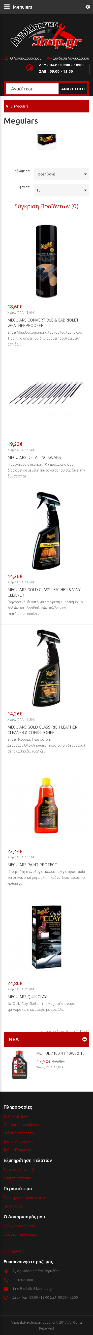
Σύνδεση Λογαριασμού (71, 58)
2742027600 (23, 1280)
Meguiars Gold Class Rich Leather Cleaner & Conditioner (42, 730)
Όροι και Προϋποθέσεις (22, 1125)
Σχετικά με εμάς (16, 1116)
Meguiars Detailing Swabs (34, 457)
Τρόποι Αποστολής (18, 1141)
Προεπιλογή (45, 174)
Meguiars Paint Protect (32, 864)
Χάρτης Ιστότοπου (18, 1178)
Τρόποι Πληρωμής (17, 1150)
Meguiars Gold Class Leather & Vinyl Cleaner (45, 592)
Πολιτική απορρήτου (19, 1133)
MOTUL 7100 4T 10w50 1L (60, 1053)
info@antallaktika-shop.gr (33, 1289)
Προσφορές (13, 1206)
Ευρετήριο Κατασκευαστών (25, 1198)
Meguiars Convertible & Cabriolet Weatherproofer (43, 323)
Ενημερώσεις (14, 1251)
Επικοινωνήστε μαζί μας (22, 1170)
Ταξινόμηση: (21, 170)
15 (38, 190)
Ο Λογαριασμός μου (25, 58)
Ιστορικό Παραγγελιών (21, 1234)
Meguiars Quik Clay (27, 996)
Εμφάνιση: (23, 187)
